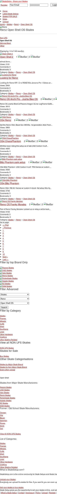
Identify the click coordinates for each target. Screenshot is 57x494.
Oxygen (3, 412)
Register (4, 5)
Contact (21, 492)
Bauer (2, 418)
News (5, 19)
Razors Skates (6, 387)
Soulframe (4, 329)
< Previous (7, 227)
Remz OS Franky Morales (13, 204)
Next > (5, 256)
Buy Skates (4, 356)
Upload (5, 21)
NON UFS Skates (7, 348)
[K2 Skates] (5, 283)
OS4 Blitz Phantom (9, 183)
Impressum (30, 492)
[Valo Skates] (6, 273)
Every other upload (7, 369)
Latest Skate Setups (10, 13)
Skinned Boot (5, 43)
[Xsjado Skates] (7, 281)
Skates (9, 24)
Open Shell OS (26, 24)
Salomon (3, 420)
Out (1, 428)
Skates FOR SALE (10, 16)
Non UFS (3, 38)
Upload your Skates (8, 479)
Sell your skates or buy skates (12, 487)
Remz (16, 24)
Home (5, 11)
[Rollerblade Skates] (9, 278)
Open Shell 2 (6, 56)
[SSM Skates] (6, 286)
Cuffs (2, 323)
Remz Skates (5, 395)
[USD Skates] (6, 270)
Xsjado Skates (5, 400)
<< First (5, 225)
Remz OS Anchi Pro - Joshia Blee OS (19, 99)
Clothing (3, 337)
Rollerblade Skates (7, 398)
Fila (1, 415)
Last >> (5, 259)
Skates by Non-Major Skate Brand (13, 367)
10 (4, 254)
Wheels (3, 321)
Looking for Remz (9, 77)
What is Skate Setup (9, 492)
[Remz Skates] (6, 275)
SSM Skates (5, 405)
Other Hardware (6, 334)
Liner (2, 331)
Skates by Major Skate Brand (11, 364)
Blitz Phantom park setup (12, 162)
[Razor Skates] (7, 267)
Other (2, 45)
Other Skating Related (9, 467)
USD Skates (5, 390)
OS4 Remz (5, 120)
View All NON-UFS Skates (10, 433)
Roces (2, 423)
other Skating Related (8, 339)
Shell (2, 326)
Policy (38, 492)
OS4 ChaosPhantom (10, 141)
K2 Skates (4, 403)
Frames (3, 318)
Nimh (2, 426)
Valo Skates (4, 392)
